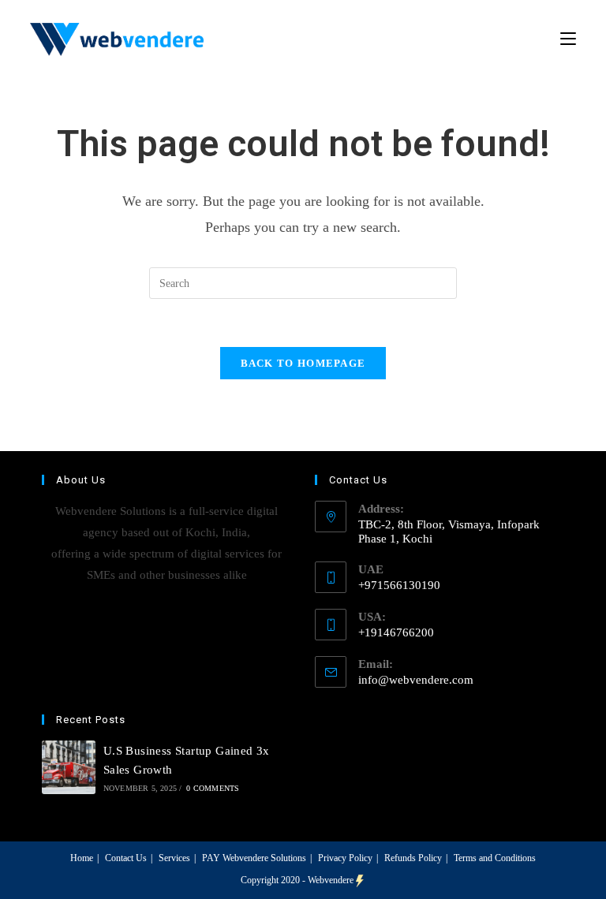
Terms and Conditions (495, 858)
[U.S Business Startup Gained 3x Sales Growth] (68, 767)
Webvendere (331, 880)
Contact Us (126, 858)
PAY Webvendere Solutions (254, 858)
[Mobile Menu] (568, 39)
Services (174, 858)
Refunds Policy (413, 858)
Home (81, 858)
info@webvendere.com (415, 679)
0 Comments (212, 788)
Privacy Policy (345, 858)
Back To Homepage (303, 363)
